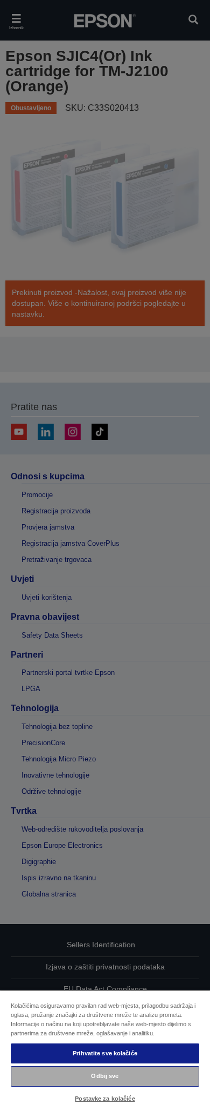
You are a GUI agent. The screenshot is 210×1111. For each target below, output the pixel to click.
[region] (105, 1050)
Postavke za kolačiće (105, 1098)
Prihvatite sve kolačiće (105, 1053)
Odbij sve (104, 1076)
